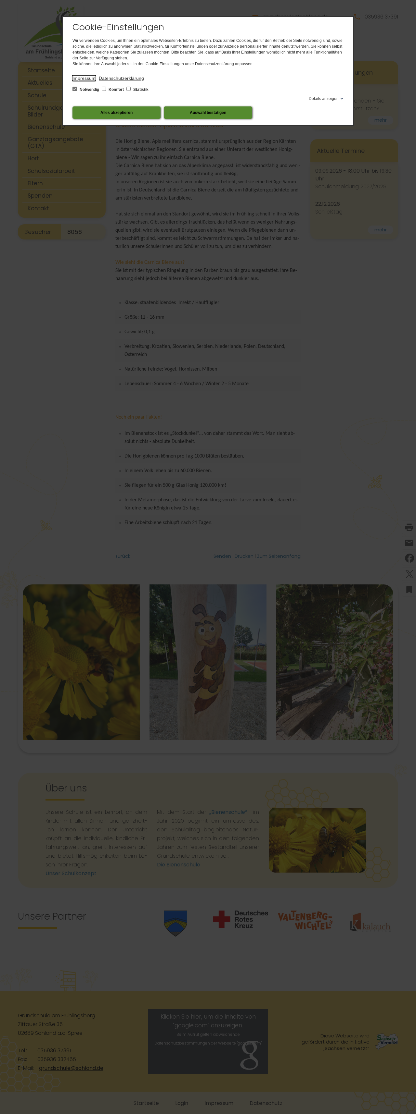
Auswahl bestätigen (208, 112)
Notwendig (89, 89)
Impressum (84, 78)
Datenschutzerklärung (121, 78)
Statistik (140, 89)
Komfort (116, 89)
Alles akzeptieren (116, 112)
